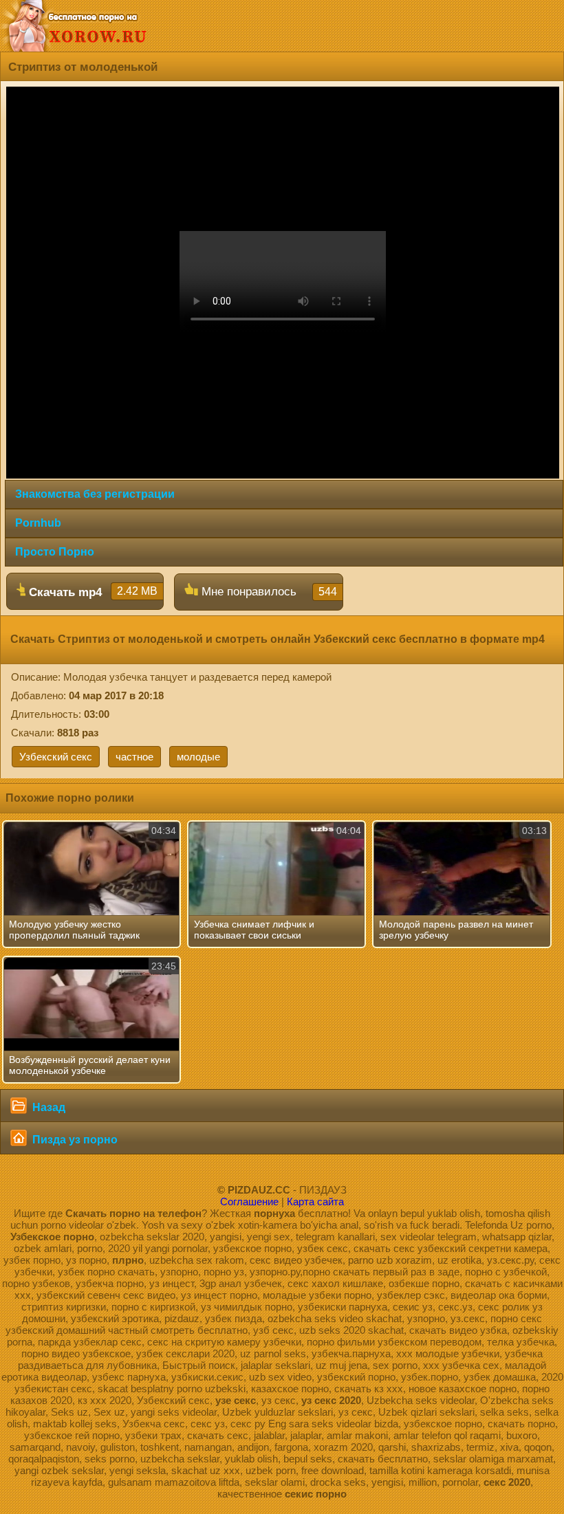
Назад (47, 1107)
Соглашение (249, 1201)
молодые (198, 757)
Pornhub (38, 523)
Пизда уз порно (74, 1139)
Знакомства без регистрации (95, 494)
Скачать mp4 (91, 592)
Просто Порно (54, 552)
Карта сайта (315, 1201)
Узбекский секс (55, 757)
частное (134, 757)
